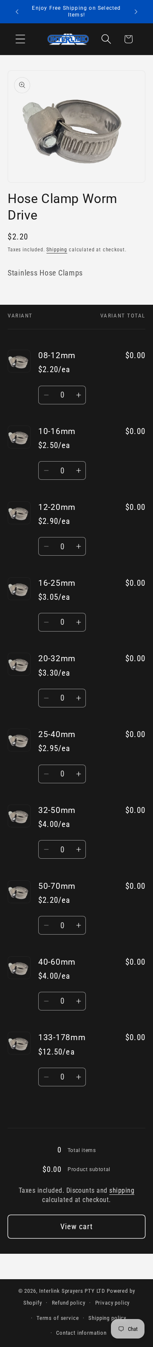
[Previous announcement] (17, 12)
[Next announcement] (136, 12)
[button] (20, 39)
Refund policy (68, 1303)
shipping (121, 1190)
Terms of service (58, 1318)
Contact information (81, 1333)
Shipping (56, 250)
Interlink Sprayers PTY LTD (72, 1291)
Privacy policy (112, 1303)
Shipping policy (107, 1318)
